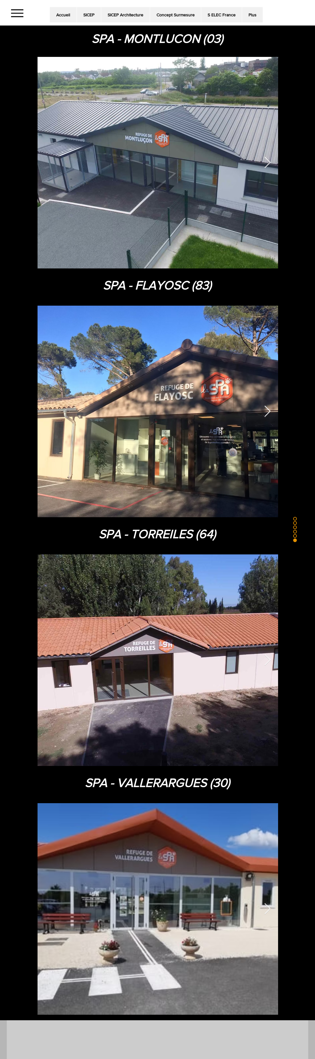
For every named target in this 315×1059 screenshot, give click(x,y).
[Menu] (17, 13)
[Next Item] (267, 163)
